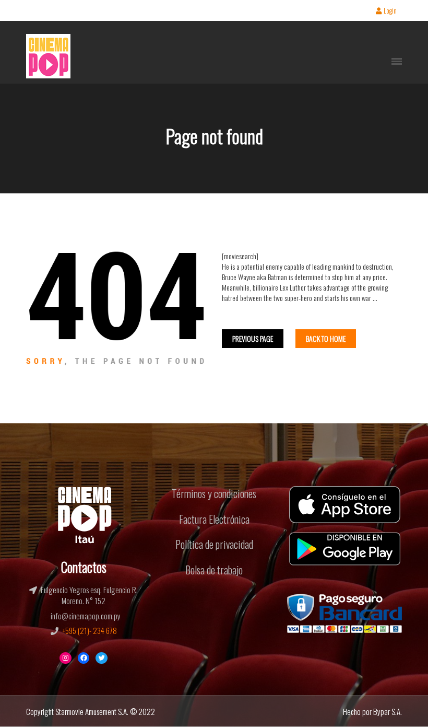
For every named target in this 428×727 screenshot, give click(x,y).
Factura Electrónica (214, 519)
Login (390, 11)
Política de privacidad (214, 544)
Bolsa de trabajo (214, 570)
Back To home (326, 338)
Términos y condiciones (214, 493)
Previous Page (252, 338)
